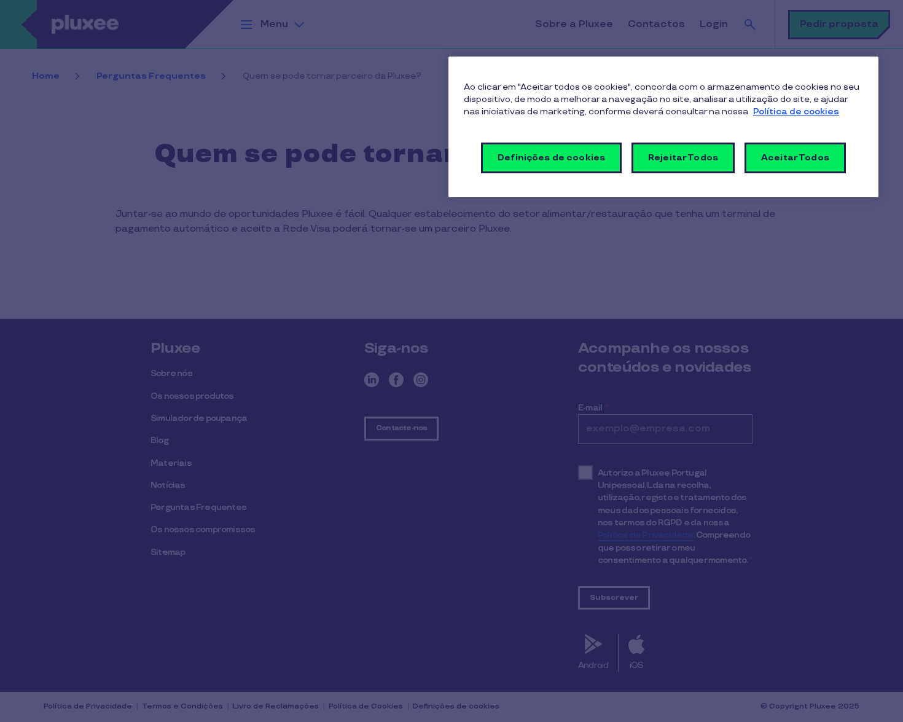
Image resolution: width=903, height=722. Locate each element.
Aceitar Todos (795, 157)
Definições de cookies (551, 157)
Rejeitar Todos (683, 157)
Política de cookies (796, 111)
